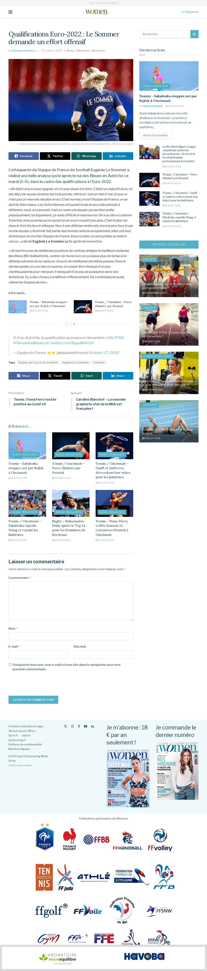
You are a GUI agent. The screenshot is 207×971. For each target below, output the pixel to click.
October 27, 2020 (104, 352)
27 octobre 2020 (51, 50)
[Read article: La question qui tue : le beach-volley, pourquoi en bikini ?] (169, 276)
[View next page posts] (74, 324)
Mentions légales (19, 748)
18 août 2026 (62, 540)
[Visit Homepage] (96, 12)
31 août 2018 (152, 341)
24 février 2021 (153, 389)
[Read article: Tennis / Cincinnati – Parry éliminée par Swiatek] (83, 306)
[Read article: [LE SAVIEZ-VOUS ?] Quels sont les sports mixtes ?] (169, 324)
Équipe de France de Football (38, 362)
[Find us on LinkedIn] (92, 726)
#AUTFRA (115, 338)
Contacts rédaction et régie (25, 726)
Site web (80, 646)
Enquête (149, 259)
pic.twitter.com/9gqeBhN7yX (68, 343)
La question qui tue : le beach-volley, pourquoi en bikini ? (166, 285)
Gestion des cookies (20, 765)
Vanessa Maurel (153, 106)
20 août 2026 (40, 310)
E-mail (14, 646)
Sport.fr (13, 735)
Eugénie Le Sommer (75, 362)
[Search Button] (194, 34)
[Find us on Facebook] (79, 726)
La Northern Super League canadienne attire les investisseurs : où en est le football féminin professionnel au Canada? (179, 154)
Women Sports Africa (21, 730)
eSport (26, 735)
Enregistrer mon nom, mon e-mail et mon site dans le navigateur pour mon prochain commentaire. (66, 667)
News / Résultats (78, 50)
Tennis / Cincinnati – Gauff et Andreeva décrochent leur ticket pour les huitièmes (180, 196)
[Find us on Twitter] (65, 726)
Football (99, 362)
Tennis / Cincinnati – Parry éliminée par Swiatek (113, 304)
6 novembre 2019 (155, 292)
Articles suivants (157, 135)
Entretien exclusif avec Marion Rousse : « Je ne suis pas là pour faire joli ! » (168, 382)
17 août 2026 (105, 540)
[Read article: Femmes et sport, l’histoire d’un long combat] (169, 421)
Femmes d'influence (157, 356)
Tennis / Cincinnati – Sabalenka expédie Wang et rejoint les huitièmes (179, 217)
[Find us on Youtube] (85, 726)
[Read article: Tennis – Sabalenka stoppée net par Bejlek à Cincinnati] (17, 306)
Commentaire (19, 578)
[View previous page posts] (67, 324)
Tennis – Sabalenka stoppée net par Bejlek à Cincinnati (48, 304)
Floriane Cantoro (23, 50)
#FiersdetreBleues (28, 343)
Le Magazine (190, 12)
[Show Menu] (10, 12)
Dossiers (150, 404)
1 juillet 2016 (152, 438)
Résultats (98, 50)
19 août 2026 (105, 310)
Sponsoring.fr (17, 740)
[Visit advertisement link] (103, 958)
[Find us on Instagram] (72, 726)
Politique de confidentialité (25, 744)
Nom (13, 628)
